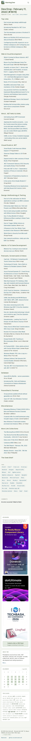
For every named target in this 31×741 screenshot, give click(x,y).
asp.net (4, 698)
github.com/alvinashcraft (15, 737)
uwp (13, 713)
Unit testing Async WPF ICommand (14, 117)
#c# (9, 472)
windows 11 (15, 715)
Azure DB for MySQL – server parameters (16, 376)
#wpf (20, 491)
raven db (11, 709)
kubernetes (8, 705)
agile (13, 696)
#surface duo (5, 485)
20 (19, 681)
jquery (4, 705)
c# (14, 700)
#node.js (15, 480)
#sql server (5, 483)
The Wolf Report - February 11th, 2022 (15, 445)
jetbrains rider (22, 703)
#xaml (26, 491)
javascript (15, 704)
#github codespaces (7, 475)
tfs (19, 711)
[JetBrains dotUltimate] (15, 588)
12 (15, 679)
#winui (15, 491)
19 (15, 681)
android (19, 696)
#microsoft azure (14, 477)
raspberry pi (5, 709)
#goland (17, 475)
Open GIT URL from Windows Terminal (15, 399)
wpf (25, 717)
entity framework (10, 702)
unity (4, 713)
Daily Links (15, 14)
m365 (13, 705)
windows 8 (20, 715)
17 (8, 681)
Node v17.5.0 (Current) (11, 82)
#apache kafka (20, 469)
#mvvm (9, 480)
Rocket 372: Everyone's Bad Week (14, 331)
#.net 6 (4, 467)
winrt (19, 717)
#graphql (24, 475)
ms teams (5, 707)
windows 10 (9, 715)
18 (11, 681)
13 (19, 679)
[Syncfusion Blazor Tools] (15, 537)
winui (22, 717)
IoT (10, 703)
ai (16, 696)
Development (24, 14)
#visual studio (21, 485)
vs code (25, 713)
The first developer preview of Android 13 (17, 32)
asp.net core (10, 698)
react (14, 709)
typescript (23, 711)
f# (15, 702)
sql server (12, 712)
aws (21, 698)
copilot (17, 700)
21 (22, 681)
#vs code (4, 488)
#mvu (3, 480)
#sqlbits (12, 483)
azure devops (6, 700)
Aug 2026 (24, 669)
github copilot (6, 703)
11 (11, 679)
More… (5, 663)
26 (15, 684)
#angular (11, 469)
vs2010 (4, 715)
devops (23, 700)
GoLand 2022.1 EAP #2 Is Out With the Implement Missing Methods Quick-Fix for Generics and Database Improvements (16, 92)
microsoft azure (19, 705)
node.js (9, 707)
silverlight (5, 711)
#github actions (16, 472)
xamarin (5, 719)
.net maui (9, 696)
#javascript (5, 477)
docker (4, 702)
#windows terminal (7, 491)
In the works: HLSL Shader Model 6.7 (15, 181)
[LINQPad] (15, 633)
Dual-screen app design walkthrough (15, 22)
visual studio (19, 713)
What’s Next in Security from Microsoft (15, 233)
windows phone (14, 717)
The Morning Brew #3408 (12, 432)
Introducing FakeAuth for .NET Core (15, 27)
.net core (5, 696)
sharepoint (24, 709)
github (21, 702)
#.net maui (24, 467)
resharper (19, 709)
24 (8, 684)
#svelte (13, 485)
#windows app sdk (14, 488)
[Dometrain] (15, 562)
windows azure (6, 717)
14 (22, 679)
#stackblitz (19, 483)
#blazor (4, 472)
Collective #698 (9, 442)
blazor (11, 700)
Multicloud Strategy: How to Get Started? (16, 99)
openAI (13, 707)
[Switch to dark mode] (28, 2)
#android (4, 469)
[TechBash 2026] (15, 614)
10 (8, 679)
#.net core (16, 467)
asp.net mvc (16, 698)
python (24, 707)
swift (17, 711)
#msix (22, 477)
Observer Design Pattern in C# (13, 153)
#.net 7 (10, 467)
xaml (9, 719)
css (20, 700)
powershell (19, 707)
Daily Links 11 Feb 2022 (11, 440)
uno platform (8, 713)
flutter (17, 702)
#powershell (23, 480)
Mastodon (4, 737)
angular (24, 696)
